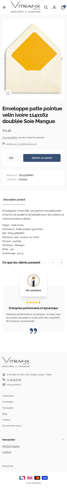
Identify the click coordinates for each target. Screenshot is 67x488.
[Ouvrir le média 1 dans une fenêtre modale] (33, 59)
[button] (4, 7)
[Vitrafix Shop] (16, 366)
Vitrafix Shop (36, 483)
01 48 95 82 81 (14, 379)
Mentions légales (11, 446)
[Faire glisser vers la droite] (61, 59)
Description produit (14, 199)
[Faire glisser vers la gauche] (5, 59)
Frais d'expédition (9, 137)
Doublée (23, 179)
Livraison (6, 452)
